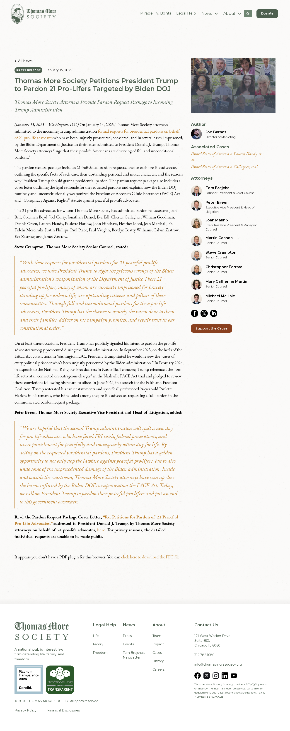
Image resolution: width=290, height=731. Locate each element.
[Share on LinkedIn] (215, 313)
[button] (210, 13)
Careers (158, 669)
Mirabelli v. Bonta (156, 13)
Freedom (100, 653)
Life (96, 636)
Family (98, 644)
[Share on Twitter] (205, 313)
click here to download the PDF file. (150, 557)
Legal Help (186, 13)
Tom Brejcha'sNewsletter (134, 655)
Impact (158, 644)
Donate (267, 13)
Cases (157, 653)
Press (127, 636)
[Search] (248, 13)
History (158, 661)
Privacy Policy (25, 710)
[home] (33, 14)
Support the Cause (211, 328)
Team (156, 636)
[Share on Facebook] (196, 313)
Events (128, 644)
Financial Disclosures (63, 710)
